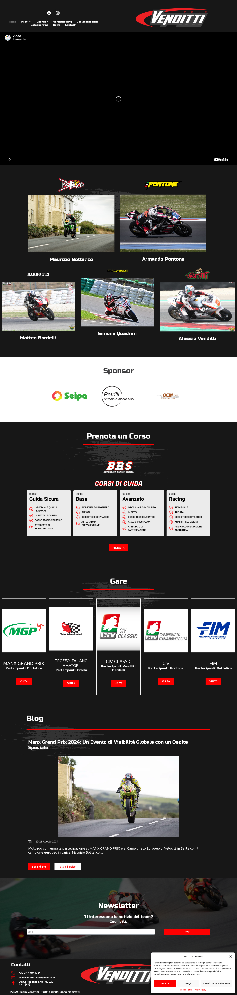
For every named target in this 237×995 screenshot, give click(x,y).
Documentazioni (87, 21)
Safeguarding (39, 25)
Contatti (70, 25)
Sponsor (42, 21)
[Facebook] (49, 13)
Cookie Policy (186, 990)
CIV (165, 663)
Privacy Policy (200, 990)
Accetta (165, 983)
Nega (188, 983)
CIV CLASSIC (118, 661)
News (56, 25)
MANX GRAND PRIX (23, 663)
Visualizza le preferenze (216, 983)
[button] (230, 956)
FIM (213, 663)
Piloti (24, 21)
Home (12, 21)
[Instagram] (58, 13)
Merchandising (62, 21)
